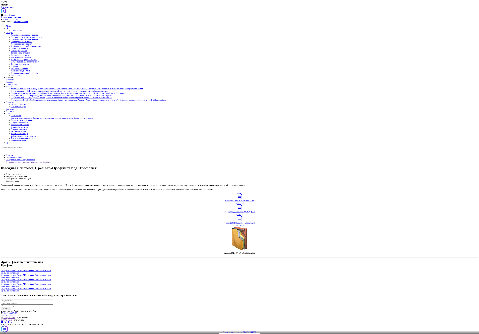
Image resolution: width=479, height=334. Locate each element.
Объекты (10, 102)
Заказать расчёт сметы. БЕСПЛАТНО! (239, 332)
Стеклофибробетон (19, 51)
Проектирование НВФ (59, 91)
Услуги (9, 86)
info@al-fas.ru (9, 15)
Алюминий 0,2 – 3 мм (20, 71)
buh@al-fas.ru (6, 320)
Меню (8, 26)
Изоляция (10, 80)
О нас (8, 113)
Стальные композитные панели (24, 39)
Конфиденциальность (20, 140)
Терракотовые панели (20, 64)
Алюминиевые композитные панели (26, 37)
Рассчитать (10, 111)
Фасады (9, 33)
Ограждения (16, 30)
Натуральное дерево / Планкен (24, 59)
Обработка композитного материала (69, 93)
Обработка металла (61, 98)
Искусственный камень (21, 57)
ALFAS (4, 2)
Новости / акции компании (22, 120)
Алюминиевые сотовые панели (24, 35)
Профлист (15, 66)
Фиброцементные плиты (21, 42)
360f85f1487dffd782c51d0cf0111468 (239, 202)
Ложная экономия (18, 131)
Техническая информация (22, 138)
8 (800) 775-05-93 (10, 19)
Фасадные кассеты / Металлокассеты (26, 46)
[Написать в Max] (4, 329)
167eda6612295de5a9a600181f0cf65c (239, 213)
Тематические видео (19, 134)
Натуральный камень (20, 55)
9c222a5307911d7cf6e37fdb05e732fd (240, 224)
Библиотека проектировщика (23, 136)
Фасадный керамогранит (21, 44)
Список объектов (18, 104)
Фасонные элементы (20, 48)
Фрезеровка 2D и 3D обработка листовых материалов (89, 100)
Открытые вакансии (19, 122)
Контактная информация (52, 118)
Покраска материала (61, 95)
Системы (10, 77)
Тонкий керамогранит (20, 53)
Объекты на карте (18, 107)
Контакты (10, 109)
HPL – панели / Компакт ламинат (25, 62)
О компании (16, 116)
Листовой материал (19, 68)
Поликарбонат (17, 75)
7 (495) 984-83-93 (9, 313)
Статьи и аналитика (19, 127)
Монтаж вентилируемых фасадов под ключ (77, 89)
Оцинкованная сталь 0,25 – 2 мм (25, 73)
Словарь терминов (19, 129)
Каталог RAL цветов (20, 125)
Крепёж (9, 82)
